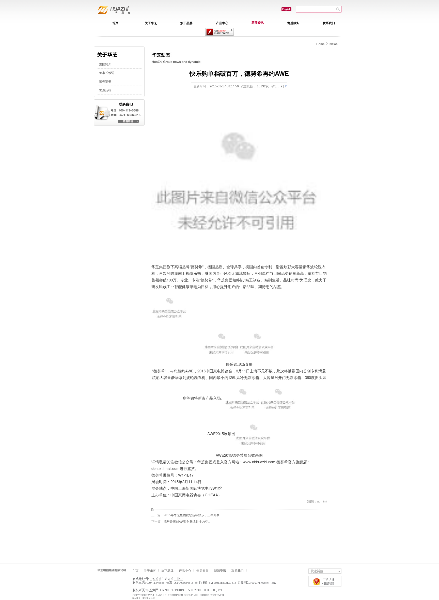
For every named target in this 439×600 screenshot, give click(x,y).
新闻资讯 (258, 22)
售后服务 (293, 23)
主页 (135, 571)
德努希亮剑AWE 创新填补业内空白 (187, 522)
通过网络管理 (324, 581)
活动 (286, 9)
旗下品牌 (186, 23)
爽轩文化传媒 (149, 598)
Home (320, 44)
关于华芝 (151, 23)
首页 (115, 23)
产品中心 (222, 23)
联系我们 (329, 23)
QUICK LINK (324, 571)
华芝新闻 (121, 11)
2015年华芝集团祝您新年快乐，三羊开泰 (192, 515)
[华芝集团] (219, 32)
